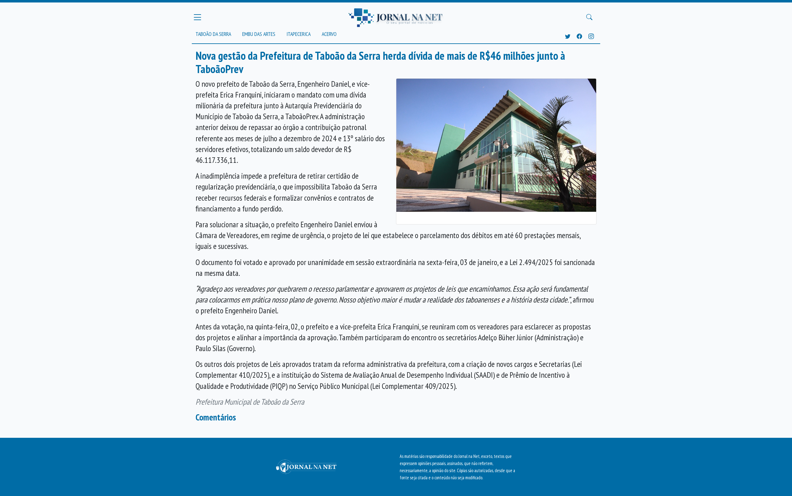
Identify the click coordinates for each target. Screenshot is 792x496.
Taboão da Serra (213, 33)
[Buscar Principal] (589, 17)
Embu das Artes (258, 33)
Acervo (329, 33)
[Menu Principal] (197, 17)
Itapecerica (298, 33)
